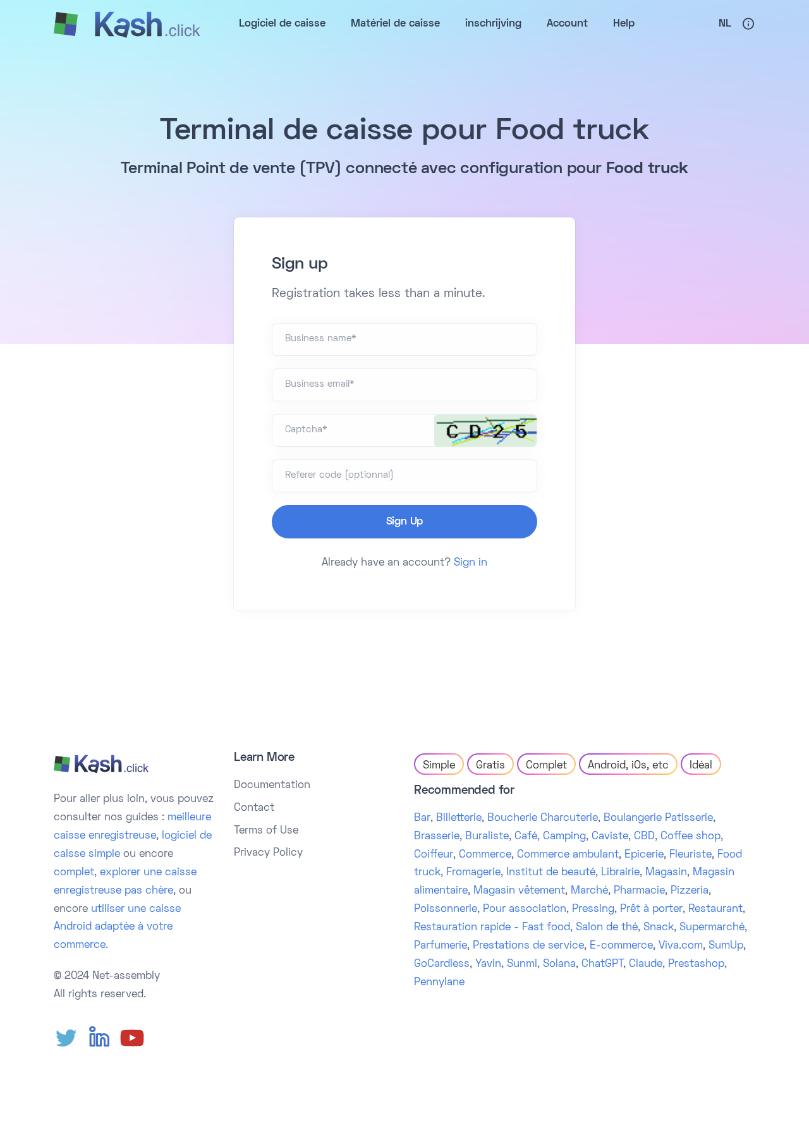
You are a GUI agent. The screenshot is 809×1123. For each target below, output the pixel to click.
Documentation (272, 785)
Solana (559, 964)
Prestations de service (528, 946)
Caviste (610, 837)
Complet (546, 766)
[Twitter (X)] (66, 1038)
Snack (658, 928)
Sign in (470, 563)
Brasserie (436, 837)
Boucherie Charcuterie (542, 818)
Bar (422, 818)
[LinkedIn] (99, 1038)
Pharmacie (639, 891)
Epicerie (644, 855)
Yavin (488, 964)
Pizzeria (690, 891)
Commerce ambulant (568, 855)
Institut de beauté (550, 873)
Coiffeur (433, 855)
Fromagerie (473, 873)
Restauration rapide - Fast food (492, 928)
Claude (645, 964)
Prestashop (696, 964)
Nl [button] (725, 24)
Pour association (524, 909)
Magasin (666, 873)
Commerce (485, 855)
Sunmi (522, 964)
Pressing (593, 909)
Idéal (701, 766)
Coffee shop (690, 837)
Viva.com (681, 946)
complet (74, 873)
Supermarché (712, 928)
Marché (589, 891)
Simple (439, 766)
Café (525, 837)
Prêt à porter (651, 909)
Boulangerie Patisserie (658, 818)
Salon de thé (607, 928)
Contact (254, 808)
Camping (564, 837)
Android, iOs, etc (628, 766)
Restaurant (715, 909)
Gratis (490, 766)
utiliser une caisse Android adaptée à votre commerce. (117, 927)
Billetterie (459, 818)
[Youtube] (132, 1038)
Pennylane (439, 983)
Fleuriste (690, 855)
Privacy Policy (268, 853)
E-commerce (621, 946)
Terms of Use (266, 831)
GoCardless (442, 964)
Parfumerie (440, 946)
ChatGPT (602, 964)
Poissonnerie (445, 909)
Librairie (620, 873)
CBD (644, 837)
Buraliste (487, 837)
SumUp (726, 946)
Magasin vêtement (519, 891)
